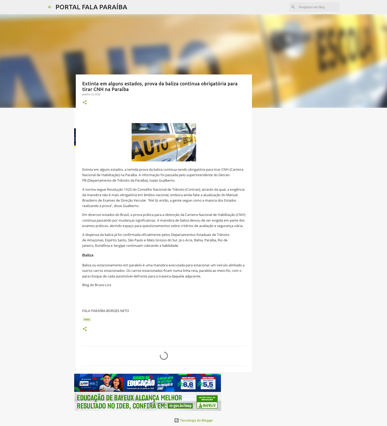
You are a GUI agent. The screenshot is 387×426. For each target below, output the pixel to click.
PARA (87, 319)
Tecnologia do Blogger (196, 420)
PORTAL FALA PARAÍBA (91, 6)
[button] (84, 102)
